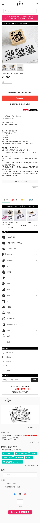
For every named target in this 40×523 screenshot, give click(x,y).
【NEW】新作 (11, 237)
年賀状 (9, 313)
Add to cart (20, 98)
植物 (8, 289)
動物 (8, 284)
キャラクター (11, 319)
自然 (8, 342)
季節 (8, 330)
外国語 (9, 307)
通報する (35, 187)
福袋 (8, 336)
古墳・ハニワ (11, 260)
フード (9, 301)
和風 (8, 295)
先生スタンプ (11, 254)
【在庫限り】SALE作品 (14, 243)
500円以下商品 (11, 249)
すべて (6, 200)
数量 (3, 82)
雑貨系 (9, 272)
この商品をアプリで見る (20, 181)
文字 (8, 266)
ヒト (8, 278)
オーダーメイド (12, 324)
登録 (34, 379)
